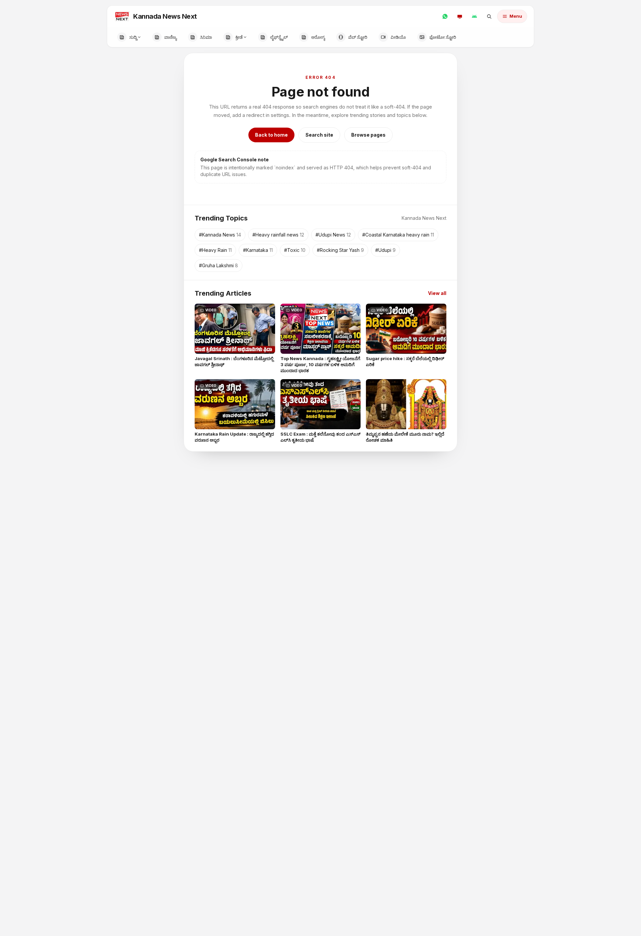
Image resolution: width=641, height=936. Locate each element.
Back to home (271, 135)
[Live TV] (459, 16)
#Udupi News (333, 235)
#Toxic (294, 250)
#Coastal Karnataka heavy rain (398, 235)
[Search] (489, 16)
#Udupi (385, 250)
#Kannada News (220, 235)
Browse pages (368, 135)
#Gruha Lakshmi (218, 265)
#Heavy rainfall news (278, 235)
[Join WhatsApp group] (445, 16)
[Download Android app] (474, 16)
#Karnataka (258, 250)
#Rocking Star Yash (340, 250)
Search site (319, 135)
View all (437, 293)
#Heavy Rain (215, 250)
